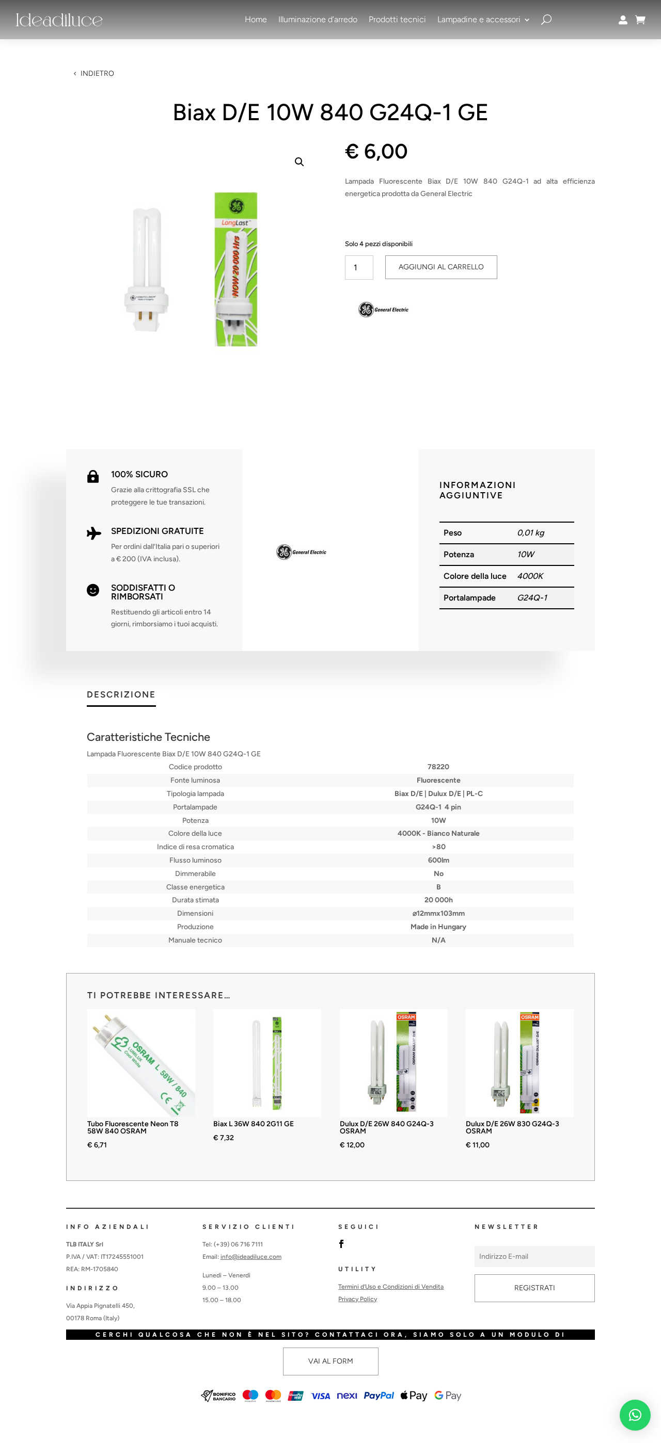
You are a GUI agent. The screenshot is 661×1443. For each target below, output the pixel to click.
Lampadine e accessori (479, 19)
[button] (299, 162)
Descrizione (121, 695)
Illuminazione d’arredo (317, 19)
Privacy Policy (357, 1299)
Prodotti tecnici (397, 19)
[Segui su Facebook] (341, 1244)
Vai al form (330, 1361)
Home (256, 19)
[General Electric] (383, 311)
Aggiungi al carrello (441, 267)
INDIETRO (97, 73)
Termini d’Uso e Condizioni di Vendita (391, 1286)
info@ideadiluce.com (251, 1256)
